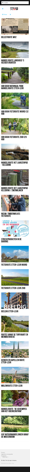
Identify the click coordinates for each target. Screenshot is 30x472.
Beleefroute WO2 (8, 37)
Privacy (3, 452)
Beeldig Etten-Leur (9, 311)
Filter (5, 14)
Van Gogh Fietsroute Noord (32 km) (14, 112)
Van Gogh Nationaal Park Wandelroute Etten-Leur (12, 87)
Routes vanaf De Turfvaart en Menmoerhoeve (14, 335)
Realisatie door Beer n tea (7, 463)
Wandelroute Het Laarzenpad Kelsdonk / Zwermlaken (14, 189)
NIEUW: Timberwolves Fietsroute (10, 214)
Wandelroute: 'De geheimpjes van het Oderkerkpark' (14, 410)
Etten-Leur (5, 457)
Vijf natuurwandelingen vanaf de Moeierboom (15, 435)
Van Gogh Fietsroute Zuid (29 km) (14, 138)
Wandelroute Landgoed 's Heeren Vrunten (12, 61)
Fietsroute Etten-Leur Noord (14, 264)
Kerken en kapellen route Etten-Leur (13, 361)
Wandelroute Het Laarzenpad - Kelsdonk (14, 163)
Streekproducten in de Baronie (11, 240)
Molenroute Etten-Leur (11, 385)
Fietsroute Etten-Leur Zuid (13, 288)
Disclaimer (3, 456)
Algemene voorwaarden (7, 454)
